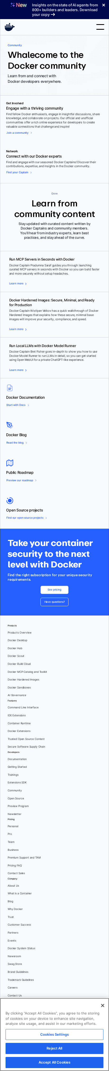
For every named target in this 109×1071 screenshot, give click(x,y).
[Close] (102, 1005)
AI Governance (17, 695)
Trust (11, 917)
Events (12, 940)
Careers (12, 987)
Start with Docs (15, 405)
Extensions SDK (17, 782)
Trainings (13, 774)
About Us (13, 885)
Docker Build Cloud (19, 663)
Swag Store (15, 963)
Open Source (16, 798)
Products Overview (19, 632)
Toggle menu (100, 27)
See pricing (54, 589)
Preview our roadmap (19, 480)
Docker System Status (21, 948)
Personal (13, 826)
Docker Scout (16, 655)
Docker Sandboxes (19, 687)
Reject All (54, 1048)
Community (15, 790)
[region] (54, 1034)
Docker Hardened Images (23, 679)
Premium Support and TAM (24, 857)
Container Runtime (19, 723)
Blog (10, 901)
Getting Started (17, 766)
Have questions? (54, 601)
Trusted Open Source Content (26, 739)
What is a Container (20, 893)
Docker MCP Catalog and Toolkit (27, 671)
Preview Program (18, 806)
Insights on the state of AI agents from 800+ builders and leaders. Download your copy (65, 10)
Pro (10, 833)
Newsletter (14, 814)
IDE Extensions (17, 715)
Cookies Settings (54, 1034)
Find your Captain (17, 172)
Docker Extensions (19, 731)
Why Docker (15, 909)
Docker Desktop (17, 640)
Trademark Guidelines (21, 979)
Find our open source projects (24, 517)
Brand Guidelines (18, 971)
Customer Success (19, 924)
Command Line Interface (23, 707)
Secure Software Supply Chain (26, 746)
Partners (13, 932)
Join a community (17, 132)
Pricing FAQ (15, 865)
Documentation (17, 759)
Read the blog (14, 442)
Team (11, 841)
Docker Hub (15, 648)
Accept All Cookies (54, 1062)
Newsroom (14, 956)
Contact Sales (16, 873)
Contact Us (15, 995)
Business (13, 849)
